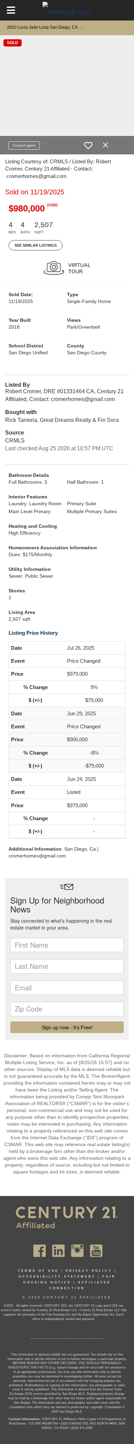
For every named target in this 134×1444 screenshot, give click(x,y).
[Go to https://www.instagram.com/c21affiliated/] (77, 1250)
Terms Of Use (38, 1271)
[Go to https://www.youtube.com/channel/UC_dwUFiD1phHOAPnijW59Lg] (96, 1250)
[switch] (88, 145)
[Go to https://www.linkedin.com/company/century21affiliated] (58, 1250)
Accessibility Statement (57, 1276)
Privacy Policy (89, 1271)
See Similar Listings (35, 245)
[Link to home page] (67, 11)
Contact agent (24, 145)
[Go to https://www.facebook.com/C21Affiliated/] (39, 1250)
